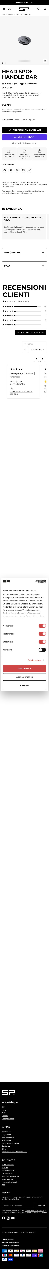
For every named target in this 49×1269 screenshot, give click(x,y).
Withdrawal (6, 1140)
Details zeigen (34, 660)
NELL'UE (24, 3)
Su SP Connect (8, 1165)
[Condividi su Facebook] (4, 170)
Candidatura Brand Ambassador (14, 1152)
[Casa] (24, 9)
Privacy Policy (7, 1179)
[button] (24, 306)
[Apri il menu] (4, 9)
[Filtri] (25, 349)
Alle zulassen (24, 668)
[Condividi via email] (23, 170)
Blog (4, 1149)
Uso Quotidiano (8, 1119)
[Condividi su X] (10, 170)
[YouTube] (13, 1218)
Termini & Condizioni (10, 1242)
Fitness (5, 1116)
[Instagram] (8, 1218)
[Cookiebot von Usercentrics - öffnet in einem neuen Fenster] (35, 581)
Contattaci (6, 1146)
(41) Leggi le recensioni (25, 84)
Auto (4, 1113)
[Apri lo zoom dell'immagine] (45, 61)
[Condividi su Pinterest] (17, 170)
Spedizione (6, 1132)
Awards (5, 1168)
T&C (3, 1185)
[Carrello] (44, 9)
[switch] (42, 634)
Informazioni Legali (9, 1182)
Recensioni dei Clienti (10, 1143)
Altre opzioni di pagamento (24, 143)
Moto (4, 1110)
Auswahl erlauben (24, 677)
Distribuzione (7, 1173)
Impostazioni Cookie (10, 1245)
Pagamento (6, 1134)
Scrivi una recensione (30, 332)
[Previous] (36, 359)
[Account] (9, 9)
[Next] (42, 359)
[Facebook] (3, 1218)
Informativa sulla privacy (34, 1211)
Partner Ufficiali (8, 1170)
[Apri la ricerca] (38, 9)
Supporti (10, 14)
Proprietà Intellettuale (10, 1176)
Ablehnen (24, 685)
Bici (3, 1107)
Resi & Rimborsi (8, 1137)
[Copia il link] (29, 170)
